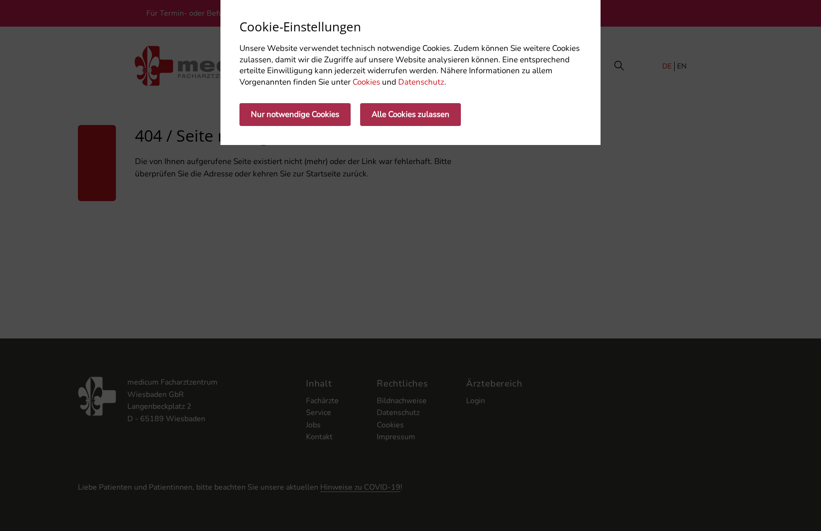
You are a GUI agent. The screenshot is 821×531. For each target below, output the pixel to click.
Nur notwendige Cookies (295, 114)
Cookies (366, 82)
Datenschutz (421, 82)
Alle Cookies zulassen (410, 114)
